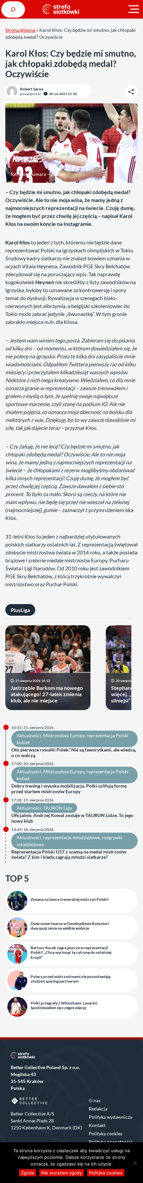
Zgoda (27, 1172)
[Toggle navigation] (133, 9)
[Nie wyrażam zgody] (134, 1162)
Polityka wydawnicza (110, 1117)
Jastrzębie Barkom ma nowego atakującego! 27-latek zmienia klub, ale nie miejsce (47, 694)
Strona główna (20, 30)
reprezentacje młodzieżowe (71, 837)
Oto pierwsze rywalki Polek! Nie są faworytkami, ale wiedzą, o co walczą (73, 752)
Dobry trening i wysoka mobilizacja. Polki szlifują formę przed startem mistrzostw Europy (69, 788)
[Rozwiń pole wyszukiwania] (13, 9)
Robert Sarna (31, 88)
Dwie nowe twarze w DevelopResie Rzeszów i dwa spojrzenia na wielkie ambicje (70, 926)
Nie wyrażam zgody (61, 1172)
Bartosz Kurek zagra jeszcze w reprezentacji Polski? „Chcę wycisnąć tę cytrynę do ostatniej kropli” (71, 953)
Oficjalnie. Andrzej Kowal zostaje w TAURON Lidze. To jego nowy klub (72, 818)
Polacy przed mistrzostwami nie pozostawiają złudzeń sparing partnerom (70, 979)
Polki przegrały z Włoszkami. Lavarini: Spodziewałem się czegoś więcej (64, 1005)
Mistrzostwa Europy (63, 735)
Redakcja (98, 1108)
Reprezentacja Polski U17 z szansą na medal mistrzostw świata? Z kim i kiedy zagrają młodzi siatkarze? (68, 854)
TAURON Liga (57, 808)
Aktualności (29, 735)
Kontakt (97, 1125)
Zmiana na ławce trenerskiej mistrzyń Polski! (70, 899)
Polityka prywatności (110, 1142)
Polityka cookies (105, 1133)
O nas (94, 1100)
